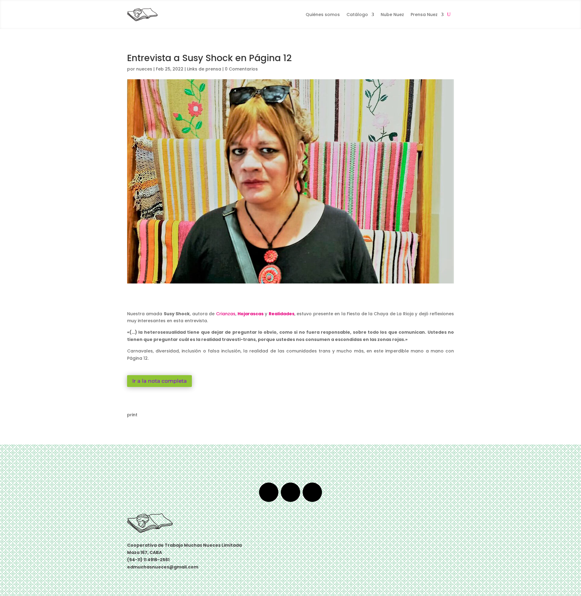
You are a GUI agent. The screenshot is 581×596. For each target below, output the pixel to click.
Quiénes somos (323, 14)
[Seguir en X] (290, 492)
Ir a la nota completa (159, 381)
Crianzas (225, 314)
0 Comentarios (241, 69)
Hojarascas (251, 314)
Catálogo (357, 14)
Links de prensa (204, 69)
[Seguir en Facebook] (268, 492)
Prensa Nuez (424, 14)
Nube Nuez (392, 14)
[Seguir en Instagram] (312, 492)
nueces (144, 69)
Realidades (281, 314)
